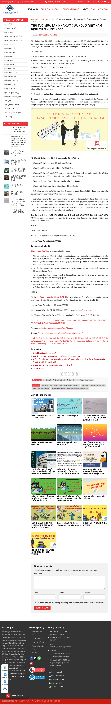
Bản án (6, 32)
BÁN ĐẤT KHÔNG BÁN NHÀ (17, 193)
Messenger (5, 684)
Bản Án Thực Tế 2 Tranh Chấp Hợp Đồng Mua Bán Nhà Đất (56, 356)
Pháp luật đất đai (38, 642)
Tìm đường (5, 670)
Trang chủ (33, 9)
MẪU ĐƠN (7, 85)
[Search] (108, 1)
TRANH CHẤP (9, 109)
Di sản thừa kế (9, 48)
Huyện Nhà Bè (9, 73)
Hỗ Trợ (6, 60)
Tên (36, 593)
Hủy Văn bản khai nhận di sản (17, 186)
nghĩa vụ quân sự (10, 93)
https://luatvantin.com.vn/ (86, 310)
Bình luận (38, 574)
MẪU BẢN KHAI (9, 81)
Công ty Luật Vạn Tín (39, 251)
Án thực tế (8, 28)
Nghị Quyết (8, 89)
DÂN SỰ (7, 44)
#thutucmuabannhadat (41, 389)
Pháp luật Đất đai (99, 9)
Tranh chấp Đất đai (50, 9)
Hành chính (8, 52)
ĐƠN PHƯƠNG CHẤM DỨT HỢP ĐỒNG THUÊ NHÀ (52, 365)
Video (85, 9)
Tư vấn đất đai (39, 368)
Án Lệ (6, 24)
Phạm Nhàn (54, 35)
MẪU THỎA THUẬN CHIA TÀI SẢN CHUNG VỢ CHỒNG (18, 130)
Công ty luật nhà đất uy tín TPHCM (54, 297)
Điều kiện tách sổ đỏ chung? (44, 353)
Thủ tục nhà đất (37, 638)
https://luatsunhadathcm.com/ (71, 333)
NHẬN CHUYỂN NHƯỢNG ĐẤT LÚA (17, 211)
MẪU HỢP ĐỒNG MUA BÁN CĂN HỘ (18, 170)
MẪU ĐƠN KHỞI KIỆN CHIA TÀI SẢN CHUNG (18, 162)
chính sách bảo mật (11, 36)
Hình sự (7, 56)
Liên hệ (94, 2)
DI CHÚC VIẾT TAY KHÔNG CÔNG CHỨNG (17, 153)
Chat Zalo (4, 677)
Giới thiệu (81, 2)
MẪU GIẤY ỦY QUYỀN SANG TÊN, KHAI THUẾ (18, 178)
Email (61, 593)
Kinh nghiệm (8, 77)
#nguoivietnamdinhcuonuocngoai (93, 385)
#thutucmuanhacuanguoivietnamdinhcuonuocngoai (70, 389)
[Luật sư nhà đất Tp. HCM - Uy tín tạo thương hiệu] (12, 9)
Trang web (87, 593)
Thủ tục (7, 101)
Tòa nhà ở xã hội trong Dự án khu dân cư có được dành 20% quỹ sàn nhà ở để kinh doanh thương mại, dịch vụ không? (19, 141)
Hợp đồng (7, 68)
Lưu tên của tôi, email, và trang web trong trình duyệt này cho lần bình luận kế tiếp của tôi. (70, 603)
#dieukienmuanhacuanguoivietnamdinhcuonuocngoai (60, 385)
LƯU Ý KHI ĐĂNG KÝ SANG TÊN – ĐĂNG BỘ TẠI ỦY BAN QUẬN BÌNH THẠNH (18, 202)
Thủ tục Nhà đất (71, 9)
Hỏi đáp (88, 2)
